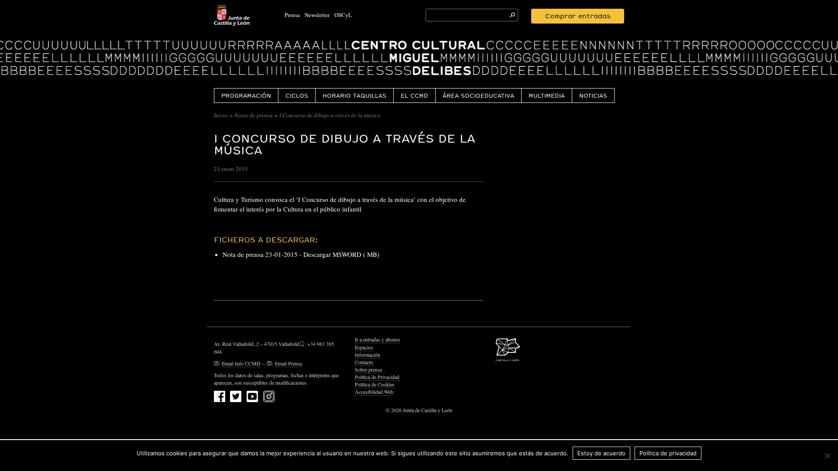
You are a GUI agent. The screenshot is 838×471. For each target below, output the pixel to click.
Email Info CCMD (241, 363)
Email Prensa (288, 363)
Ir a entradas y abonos (377, 339)
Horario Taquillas (354, 95)
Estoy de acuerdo (601, 453)
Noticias (593, 95)
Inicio (221, 115)
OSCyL (343, 15)
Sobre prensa (368, 369)
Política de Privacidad (377, 376)
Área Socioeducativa (478, 95)
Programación (246, 95)
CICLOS (296, 95)
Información (367, 354)
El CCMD (414, 95)
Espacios (364, 347)
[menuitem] (246, 95)
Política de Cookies (375, 384)
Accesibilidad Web (374, 391)
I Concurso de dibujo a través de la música (344, 144)
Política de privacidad (668, 453)
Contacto (364, 361)
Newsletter (317, 15)
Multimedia (547, 95)
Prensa (292, 15)
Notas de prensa (253, 115)
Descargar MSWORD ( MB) (341, 254)
